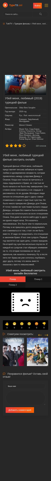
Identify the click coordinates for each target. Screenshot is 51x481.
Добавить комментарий (19, 410)
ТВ (15, 5)
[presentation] (40, 334)
